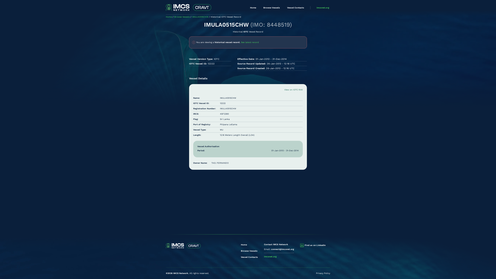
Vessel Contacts (295, 7)
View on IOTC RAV (293, 89)
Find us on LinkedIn (315, 245)
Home (253, 7)
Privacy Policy (323, 273)
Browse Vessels (271, 7)
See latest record (250, 42)
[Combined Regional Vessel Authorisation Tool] (188, 7)
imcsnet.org (323, 7)
